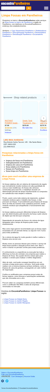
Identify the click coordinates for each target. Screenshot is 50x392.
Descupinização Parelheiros (23, 32)
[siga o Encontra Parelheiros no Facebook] (2, 382)
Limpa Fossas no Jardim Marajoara (17, 303)
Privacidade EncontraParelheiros (28, 388)
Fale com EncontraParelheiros (12, 374)
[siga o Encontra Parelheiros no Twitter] (7, 382)
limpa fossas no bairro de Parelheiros (18, 22)
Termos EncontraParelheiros (9, 388)
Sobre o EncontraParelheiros (12, 372)
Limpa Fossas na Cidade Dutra (15, 299)
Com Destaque (16, 376)
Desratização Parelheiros (22, 34)
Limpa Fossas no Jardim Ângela (16, 301)
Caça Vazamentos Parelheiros (23, 31)
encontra (15, 3)
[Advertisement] (25, 65)
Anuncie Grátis (29, 376)
